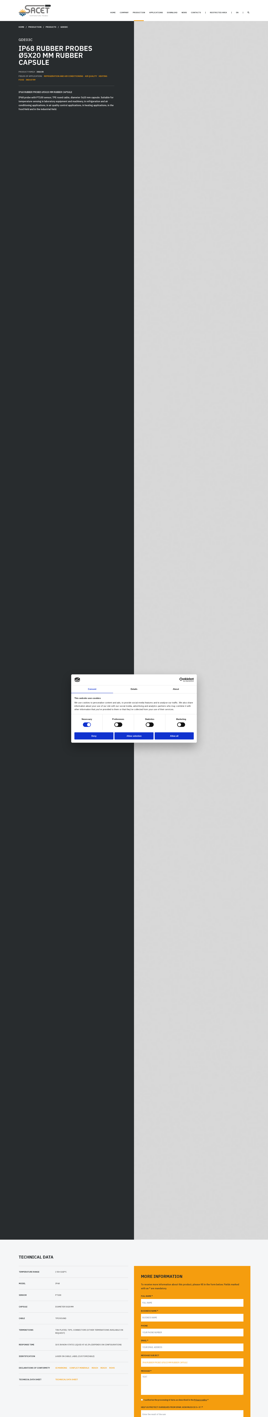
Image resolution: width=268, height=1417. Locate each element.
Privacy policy (200, 1400)
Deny (93, 736)
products (51, 27)
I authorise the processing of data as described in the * (176, 1400)
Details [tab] (134, 689)
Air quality (91, 76)
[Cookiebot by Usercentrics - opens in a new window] (181, 680)
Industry (31, 80)
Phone (144, 1325)
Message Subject (150, 1355)
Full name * (147, 1296)
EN (237, 12)
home (113, 12)
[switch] (118, 724)
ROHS (112, 1368)
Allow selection (134, 736)
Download (172, 12)
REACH (95, 1368)
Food (21, 80)
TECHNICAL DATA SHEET (66, 1379)
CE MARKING (61, 1368)
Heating (103, 76)
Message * (146, 1371)
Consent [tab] (92, 689)
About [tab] (176, 689)
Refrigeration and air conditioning (63, 76)
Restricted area (218, 12)
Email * (144, 1340)
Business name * (149, 1311)
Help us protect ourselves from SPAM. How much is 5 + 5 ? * (172, 1407)
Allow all (174, 736)
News (184, 12)
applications (156, 12)
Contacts (196, 12)
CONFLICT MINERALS (79, 1368)
